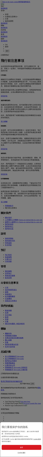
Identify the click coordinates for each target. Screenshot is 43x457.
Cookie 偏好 (21, 453)
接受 (21, 447)
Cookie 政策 (37, 439)
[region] (21, 439)
